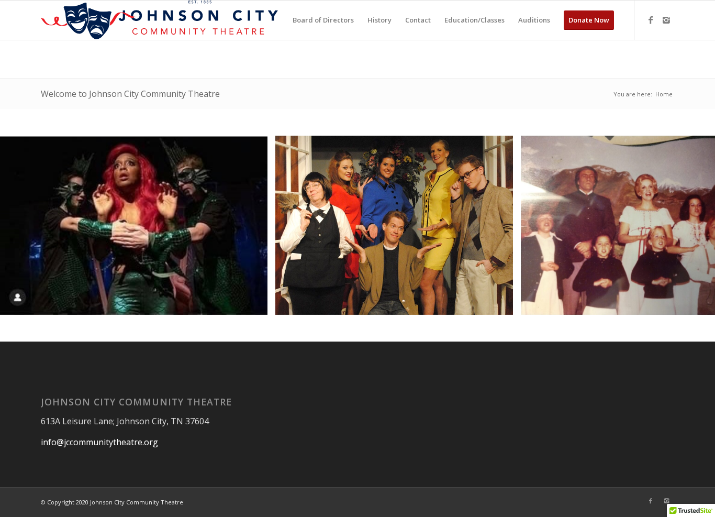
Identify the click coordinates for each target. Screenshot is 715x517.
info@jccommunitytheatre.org (99, 442)
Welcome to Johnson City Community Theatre (130, 94)
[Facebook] (650, 20)
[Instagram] (666, 20)
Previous (23, 225)
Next (691, 225)
